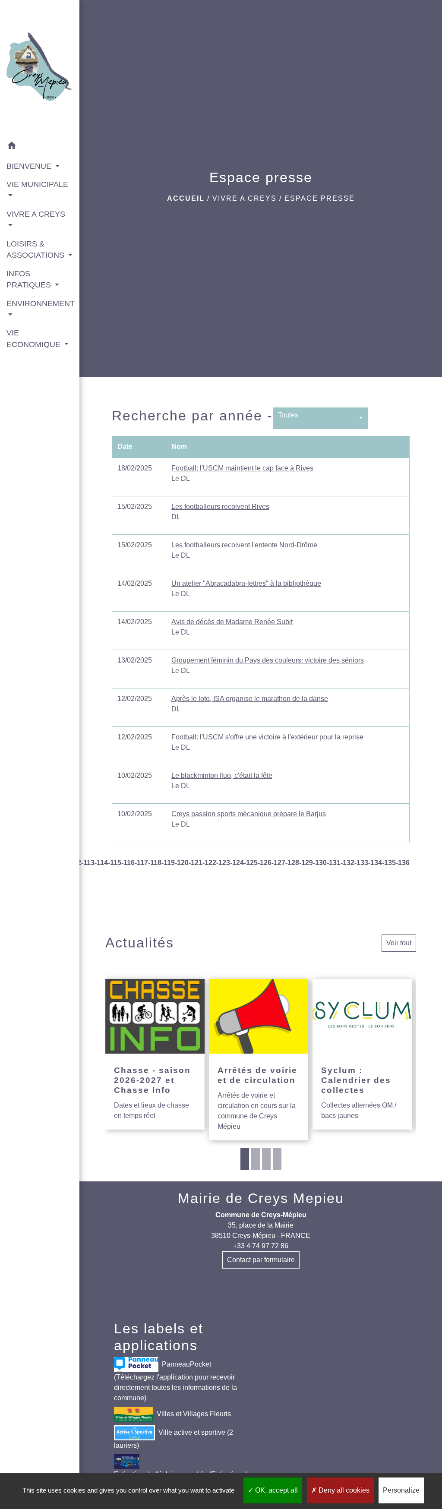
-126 (265, 862)
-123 (223, 862)
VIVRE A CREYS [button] (35, 214)
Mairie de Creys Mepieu (261, 1198)
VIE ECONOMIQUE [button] (34, 338)
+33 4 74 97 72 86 (260, 1246)
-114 (101, 862)
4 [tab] (277, 1159)
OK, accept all (275, 1490)
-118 (154, 862)
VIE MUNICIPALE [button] (37, 184)
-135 (389, 862)
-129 (306, 862)
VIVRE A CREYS (244, 198)
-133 (361, 862)
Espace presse (319, 198)
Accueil (186, 198)
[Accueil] (39, 68)
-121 (195, 862)
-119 (168, 862)
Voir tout (398, 943)
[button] (39, 147)
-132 (347, 862)
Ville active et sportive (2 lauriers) (173, 1439)
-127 (278, 862)
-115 (114, 862)
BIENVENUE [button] (30, 166)
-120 (182, 862)
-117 (141, 862)
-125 (251, 862)
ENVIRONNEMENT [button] (39, 303)
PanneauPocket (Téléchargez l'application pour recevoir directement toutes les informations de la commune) (175, 1381)
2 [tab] (255, 1159)
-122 (209, 862)
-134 (375, 862)
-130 (320, 862)
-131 (334, 862)
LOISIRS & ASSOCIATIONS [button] (36, 249)
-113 (88, 862)
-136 (403, 862)
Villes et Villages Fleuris (194, 1413)
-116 (128, 862)
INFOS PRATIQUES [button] (29, 279)
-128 (292, 862)
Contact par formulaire (261, 1259)
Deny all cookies (343, 1490)
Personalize (401, 1490)
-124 (237, 862)
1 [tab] (244, 1159)
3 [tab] (266, 1159)
